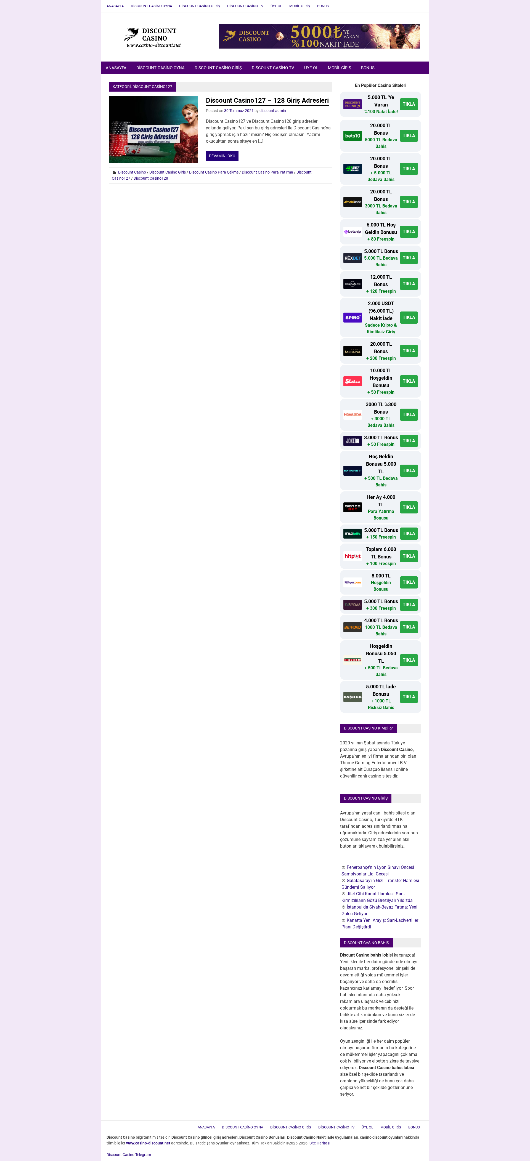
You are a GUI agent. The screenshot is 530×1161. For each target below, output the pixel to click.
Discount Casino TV (245, 6)
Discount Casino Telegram (129, 1154)
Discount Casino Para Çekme (214, 172)
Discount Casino (132, 172)
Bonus (323, 6)
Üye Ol (276, 6)
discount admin (272, 110)
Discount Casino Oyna (151, 6)
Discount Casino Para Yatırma (267, 172)
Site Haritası (319, 1143)
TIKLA (409, 104)
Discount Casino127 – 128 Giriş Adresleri (267, 100)
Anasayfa (115, 6)
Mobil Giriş (299, 6)
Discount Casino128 (151, 178)
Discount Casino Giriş (199, 6)
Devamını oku (222, 156)
